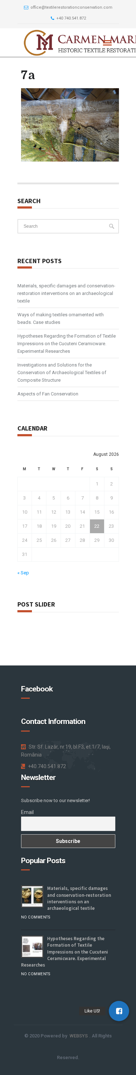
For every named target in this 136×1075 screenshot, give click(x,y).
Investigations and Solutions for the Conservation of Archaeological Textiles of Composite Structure (61, 372)
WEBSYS (79, 1035)
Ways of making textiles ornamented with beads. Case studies (60, 318)
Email (27, 812)
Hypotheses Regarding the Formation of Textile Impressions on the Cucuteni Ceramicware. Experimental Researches (66, 343)
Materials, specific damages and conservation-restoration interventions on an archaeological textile (66, 293)
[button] (119, 1011)
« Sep (23, 572)
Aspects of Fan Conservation (47, 394)
